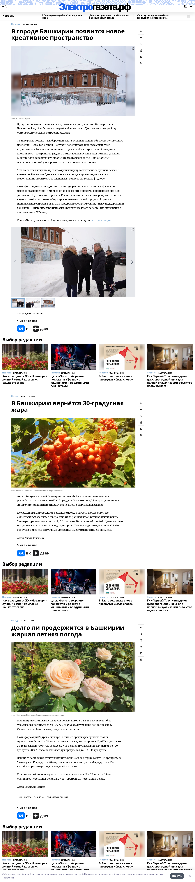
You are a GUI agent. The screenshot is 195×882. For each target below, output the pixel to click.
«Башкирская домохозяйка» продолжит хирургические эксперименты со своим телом (153, 16)
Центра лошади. (100, 220)
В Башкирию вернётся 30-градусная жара (62, 16)
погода (27, 797)
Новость (8, 15)
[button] (132, 262)
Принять (177, 875)
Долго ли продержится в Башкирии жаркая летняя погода (109, 16)
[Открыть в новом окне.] (24, 328)
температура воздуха (57, 797)
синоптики (39, 797)
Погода (15, 396)
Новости (15, 24)
